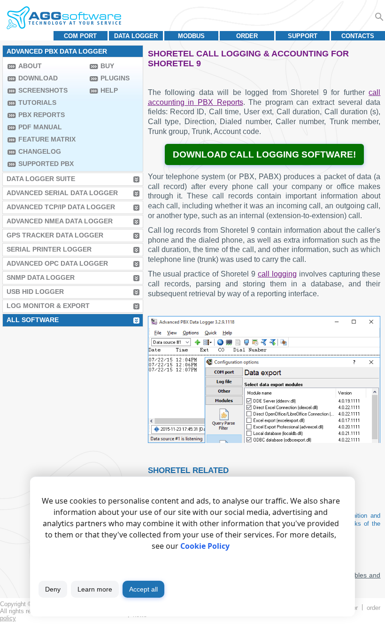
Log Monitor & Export (48, 305)
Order (247, 35)
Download (38, 78)
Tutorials (37, 102)
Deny (53, 589)
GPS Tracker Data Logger (55, 235)
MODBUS (191, 35)
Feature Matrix (47, 139)
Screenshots (43, 90)
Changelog (39, 151)
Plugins (115, 78)
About (30, 66)
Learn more (94, 589)
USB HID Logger (35, 291)
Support (302, 35)
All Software (33, 320)
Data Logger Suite (41, 178)
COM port (80, 35)
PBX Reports (41, 114)
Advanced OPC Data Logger (57, 263)
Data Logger (136, 35)
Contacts (357, 35)
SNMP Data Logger (41, 277)
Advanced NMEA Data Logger (60, 221)
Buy (107, 66)
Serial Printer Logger (49, 249)
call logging (277, 274)
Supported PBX (46, 163)
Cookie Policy (205, 546)
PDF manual (40, 127)
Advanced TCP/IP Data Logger (61, 207)
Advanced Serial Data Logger (62, 193)
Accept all (143, 589)
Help (109, 90)
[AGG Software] (63, 18)
